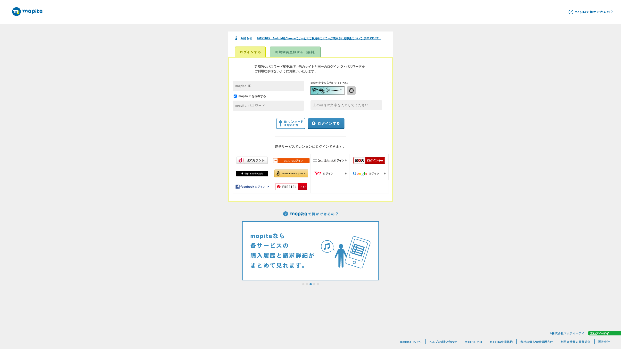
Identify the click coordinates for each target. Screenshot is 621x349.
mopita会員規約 (501, 341)
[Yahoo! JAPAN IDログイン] (330, 173)
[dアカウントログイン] (252, 160)
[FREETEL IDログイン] (291, 186)
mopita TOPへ (411, 341)
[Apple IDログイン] (252, 173)
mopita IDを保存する (252, 96)
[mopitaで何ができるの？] (591, 12)
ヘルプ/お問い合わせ (443, 341)
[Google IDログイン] (369, 173)
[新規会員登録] (295, 52)
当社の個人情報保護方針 (536, 341)
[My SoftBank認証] (330, 160)
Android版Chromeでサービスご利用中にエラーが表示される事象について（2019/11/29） (319, 38)
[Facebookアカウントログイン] (252, 186)
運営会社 (604, 341)
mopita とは (474, 341)
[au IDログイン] (291, 160)
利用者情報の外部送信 (576, 341)
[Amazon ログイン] (291, 173)
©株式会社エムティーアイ (567, 333)
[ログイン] (250, 52)
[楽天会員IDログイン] (369, 160)
